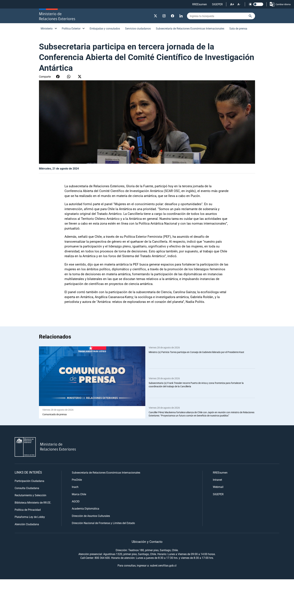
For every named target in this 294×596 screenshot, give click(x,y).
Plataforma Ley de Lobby (30, 517)
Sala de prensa (238, 28)
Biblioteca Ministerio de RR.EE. (33, 502)
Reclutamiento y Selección (30, 495)
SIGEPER (217, 4)
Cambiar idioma (283, 4)
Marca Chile (79, 494)
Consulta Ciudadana (27, 488)
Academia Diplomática (85, 508)
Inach (75, 487)
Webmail (218, 487)
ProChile (77, 479)
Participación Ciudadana (29, 481)
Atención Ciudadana (27, 524)
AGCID (76, 501)
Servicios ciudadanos (138, 28)
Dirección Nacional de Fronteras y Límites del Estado (103, 523)
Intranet (217, 479)
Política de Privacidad (28, 509)
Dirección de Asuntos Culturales (91, 516)
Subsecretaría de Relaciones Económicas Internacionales (190, 28)
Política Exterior (71, 28)
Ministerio (47, 28)
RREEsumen (199, 4)
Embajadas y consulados (105, 28)
